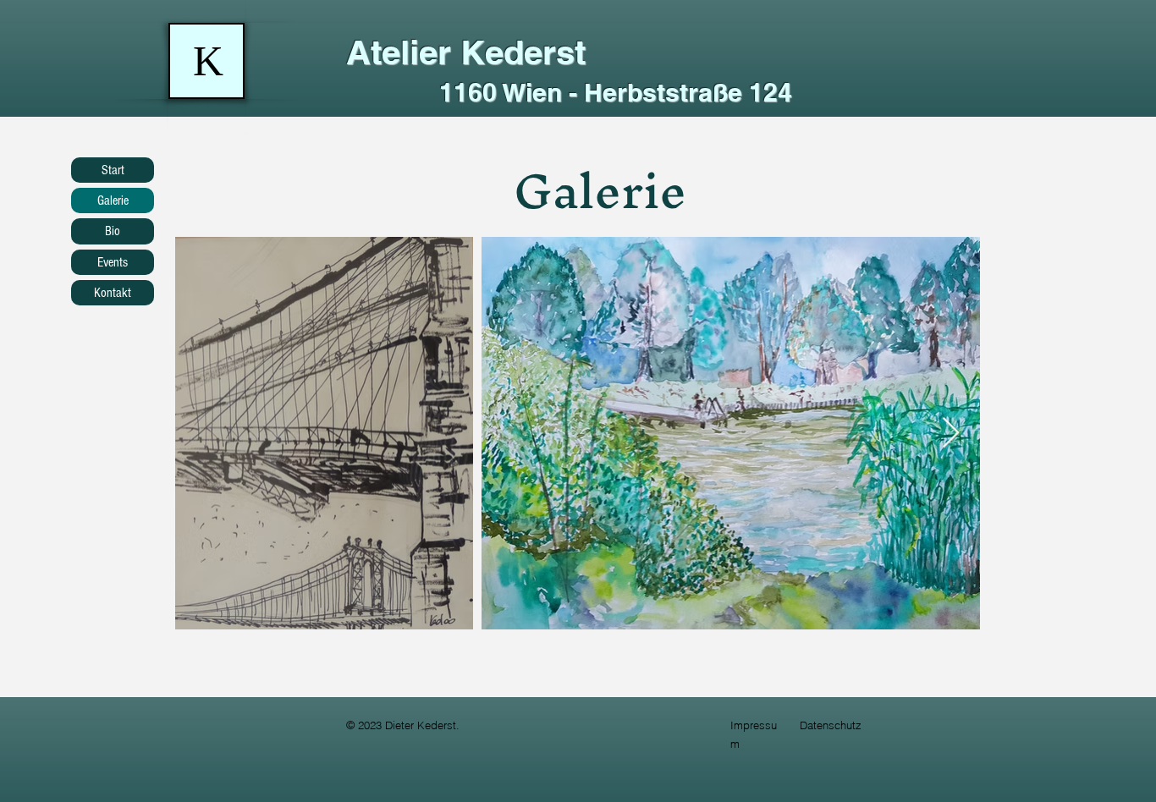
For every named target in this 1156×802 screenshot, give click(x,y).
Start (113, 170)
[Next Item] (951, 433)
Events (112, 262)
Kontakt (112, 292)
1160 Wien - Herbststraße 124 (615, 92)
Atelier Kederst (466, 52)
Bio (112, 231)
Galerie (113, 200)
